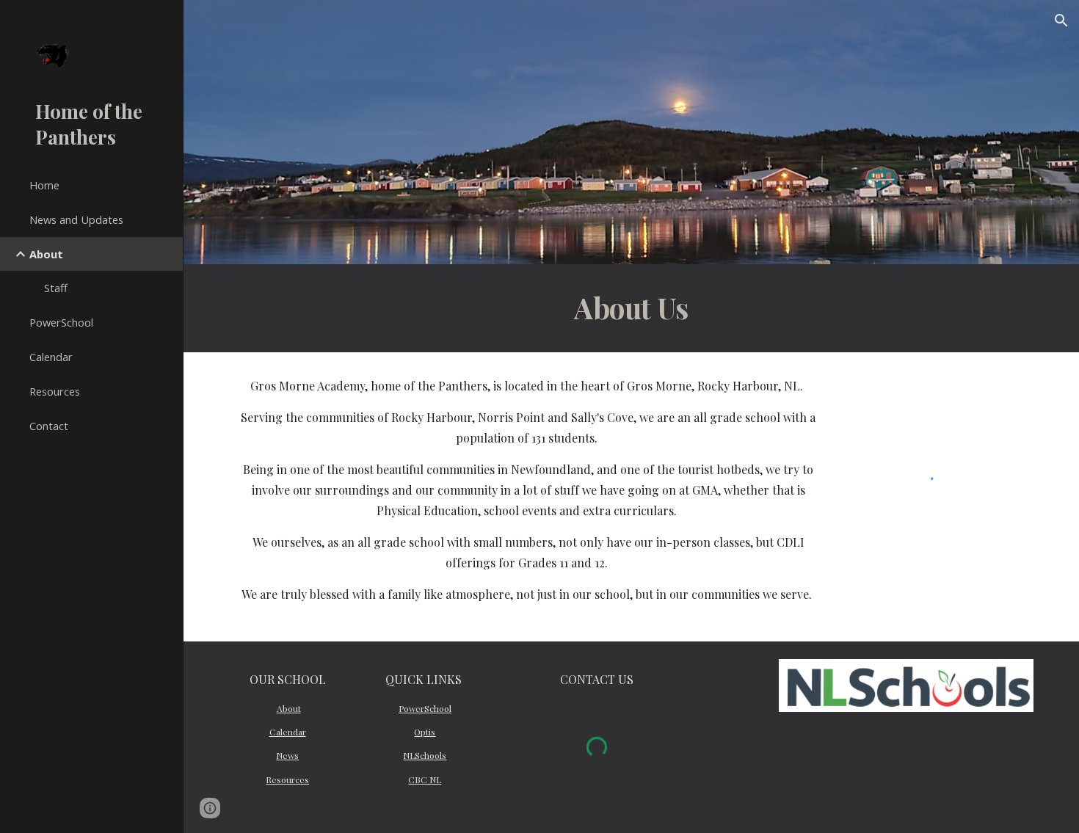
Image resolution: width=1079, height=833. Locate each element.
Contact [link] (48, 425)
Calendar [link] (51, 356)
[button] (1061, 20)
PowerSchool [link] (61, 322)
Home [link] (44, 185)
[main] (631, 308)
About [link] (46, 254)
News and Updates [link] (76, 219)
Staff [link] (56, 287)
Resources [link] (54, 391)
